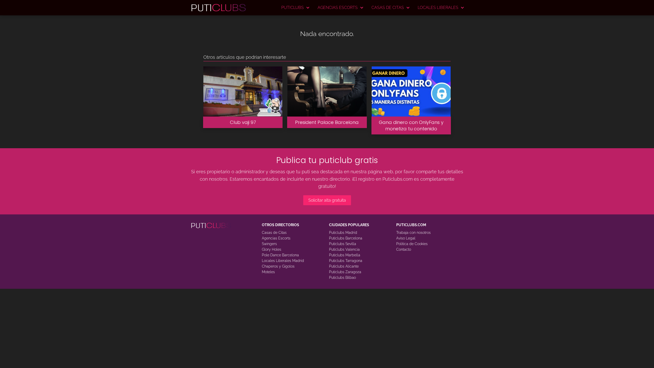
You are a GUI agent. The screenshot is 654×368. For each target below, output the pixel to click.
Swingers (269, 244)
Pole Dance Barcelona (280, 255)
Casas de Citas (274, 233)
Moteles (268, 272)
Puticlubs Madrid (343, 233)
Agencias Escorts (276, 238)
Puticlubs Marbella (344, 255)
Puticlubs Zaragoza (345, 272)
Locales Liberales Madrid (283, 261)
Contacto (403, 249)
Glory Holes (271, 249)
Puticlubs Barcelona (345, 238)
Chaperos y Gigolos (278, 266)
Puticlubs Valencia (344, 249)
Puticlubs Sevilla (342, 244)
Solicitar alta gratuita (327, 200)
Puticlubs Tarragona (345, 261)
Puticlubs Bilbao (342, 277)
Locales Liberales (438, 7)
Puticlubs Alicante (344, 266)
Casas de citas (387, 7)
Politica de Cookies (412, 244)
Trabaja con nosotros (413, 233)
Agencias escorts (338, 7)
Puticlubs (292, 7)
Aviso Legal (405, 238)
